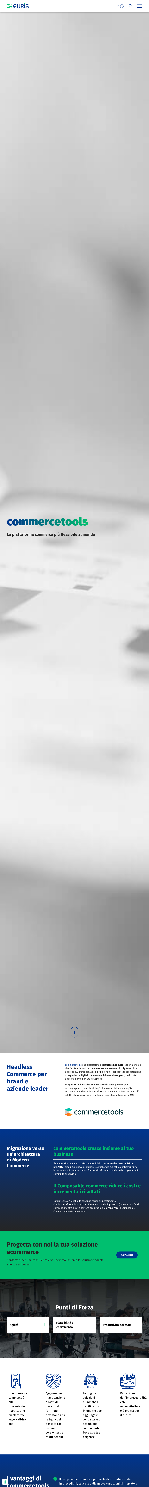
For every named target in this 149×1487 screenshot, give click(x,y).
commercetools (73, 1064)
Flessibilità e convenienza (64, 1325)
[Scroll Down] (74, 1032)
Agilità (14, 1325)
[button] (139, 6)
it (118, 6)
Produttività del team (117, 1325)
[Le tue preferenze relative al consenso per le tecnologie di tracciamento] (5, 1482)
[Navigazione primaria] (18, 6)
